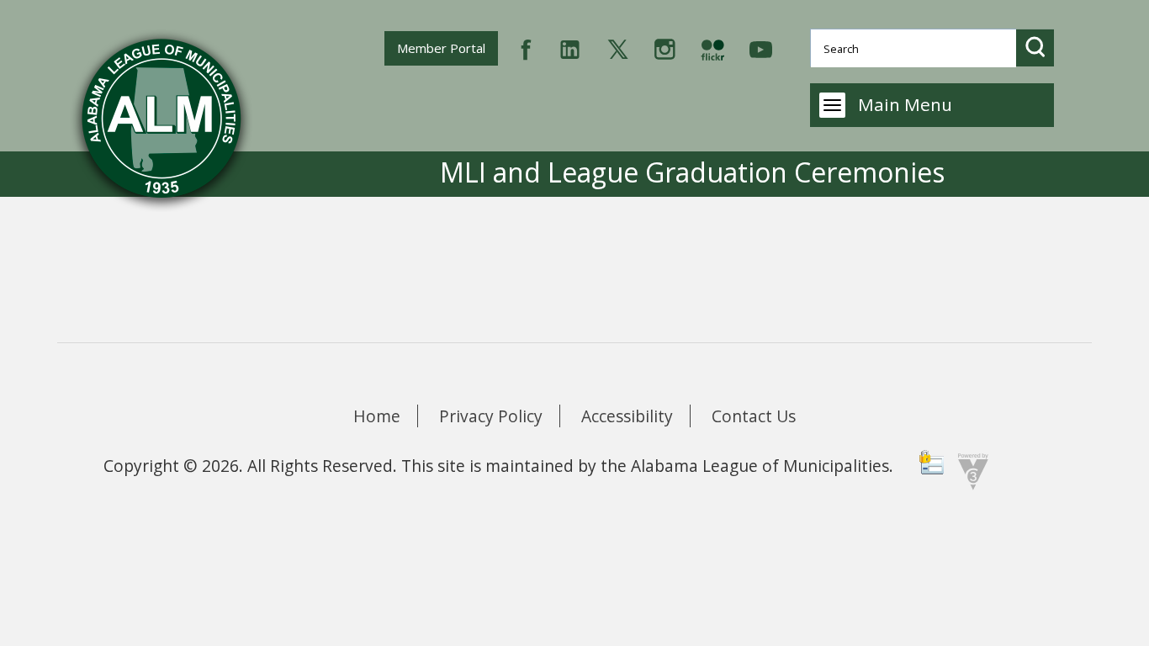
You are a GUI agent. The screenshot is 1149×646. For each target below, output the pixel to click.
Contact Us (754, 416)
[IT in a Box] (969, 469)
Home (376, 416)
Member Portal (447, 47)
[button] (1035, 47)
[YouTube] (760, 47)
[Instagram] (664, 47)
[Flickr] (712, 47)
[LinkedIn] (570, 47)
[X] (617, 47)
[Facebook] (526, 47)
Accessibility (627, 416)
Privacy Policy (491, 416)
